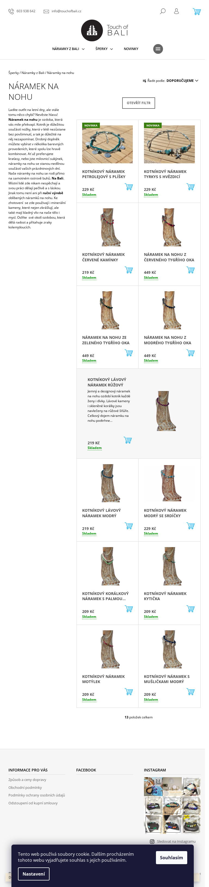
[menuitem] (68, 49)
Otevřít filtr (138, 103)
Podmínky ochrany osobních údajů (36, 795)
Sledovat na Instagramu (176, 841)
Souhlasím (171, 858)
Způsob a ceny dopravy (27, 779)
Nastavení (34, 874)
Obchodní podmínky (25, 787)
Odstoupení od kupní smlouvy (33, 803)
